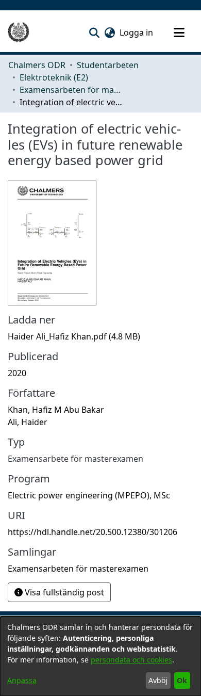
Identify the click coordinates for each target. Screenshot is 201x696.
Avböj (157, 680)
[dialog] (100, 656)
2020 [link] (17, 373)
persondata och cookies (131, 660)
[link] (74, 336)
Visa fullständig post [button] (63, 592)
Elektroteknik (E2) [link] (54, 77)
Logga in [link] (137, 32)
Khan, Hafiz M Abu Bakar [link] (56, 409)
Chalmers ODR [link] (36, 65)
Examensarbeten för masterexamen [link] (71, 89)
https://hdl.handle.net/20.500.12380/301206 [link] (92, 532)
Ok (182, 680)
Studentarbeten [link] (108, 65)
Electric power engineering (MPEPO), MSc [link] (89, 495)
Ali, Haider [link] (27, 422)
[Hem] (18, 32)
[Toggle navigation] (178, 32)
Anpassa (22, 680)
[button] (94, 32)
